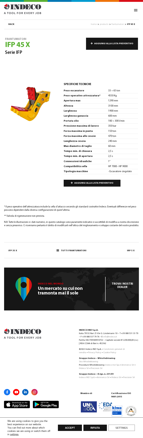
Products (104, 24)
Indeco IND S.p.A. (87, 377)
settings (14, 434)
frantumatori (118, 24)
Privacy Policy (94, 352)
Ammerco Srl (127, 365)
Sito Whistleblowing (88, 362)
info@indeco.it (110, 337)
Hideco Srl (84, 368)
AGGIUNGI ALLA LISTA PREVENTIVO (113, 44)
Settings (121, 428)
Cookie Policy (109, 352)
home (94, 24)
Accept (70, 428)
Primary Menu (135, 10)
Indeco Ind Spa (112, 365)
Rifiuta (95, 428)
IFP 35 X (12, 251)
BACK (11, 24)
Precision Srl (96, 368)
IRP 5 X (131, 251)
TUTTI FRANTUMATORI (73, 251)
